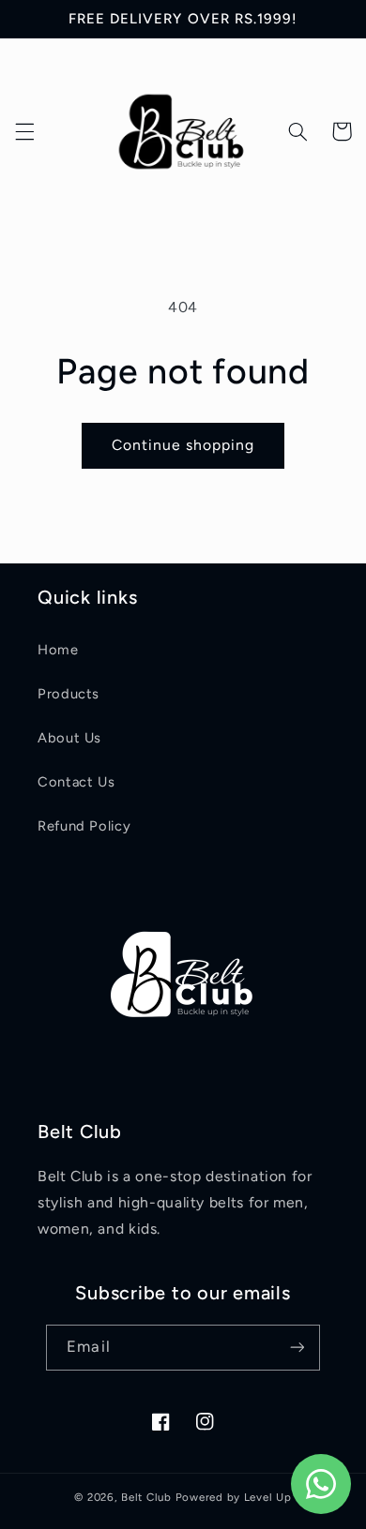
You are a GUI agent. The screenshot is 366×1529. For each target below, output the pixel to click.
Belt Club (146, 1497)
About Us (69, 737)
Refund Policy (84, 825)
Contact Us (76, 781)
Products (68, 693)
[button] (24, 131)
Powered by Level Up (233, 1497)
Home (58, 649)
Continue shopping (183, 445)
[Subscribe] (296, 1348)
